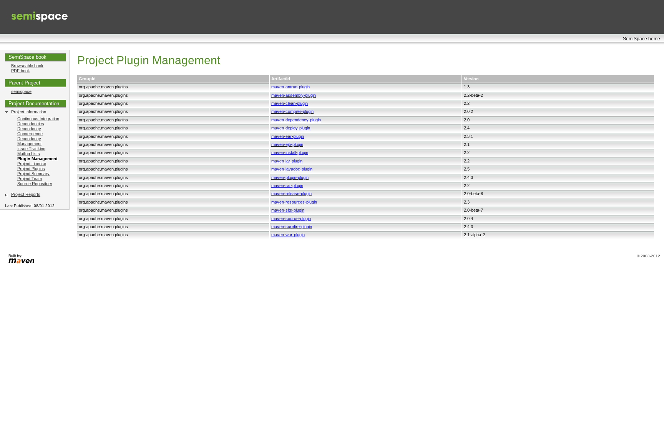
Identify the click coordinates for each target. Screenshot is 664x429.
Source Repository (34, 183)
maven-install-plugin (289, 152)
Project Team (29, 178)
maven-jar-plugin (286, 161)
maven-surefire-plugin (291, 226)
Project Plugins (31, 168)
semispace (21, 91)
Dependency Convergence (30, 131)
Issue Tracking (31, 148)
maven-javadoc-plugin (291, 169)
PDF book (20, 70)
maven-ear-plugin (287, 136)
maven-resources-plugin (294, 202)
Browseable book (27, 65)
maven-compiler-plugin (292, 111)
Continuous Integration (38, 118)
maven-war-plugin (288, 234)
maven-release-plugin (291, 193)
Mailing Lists (28, 153)
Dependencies (30, 123)
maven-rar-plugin (287, 185)
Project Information (28, 111)
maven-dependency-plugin (296, 120)
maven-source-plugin (291, 218)
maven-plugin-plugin (290, 177)
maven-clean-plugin (289, 103)
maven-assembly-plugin (293, 95)
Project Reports (25, 194)
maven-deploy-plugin (290, 128)
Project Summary (33, 173)
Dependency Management (29, 141)
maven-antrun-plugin (290, 86)
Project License (31, 163)
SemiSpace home (641, 38)
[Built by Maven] (21, 263)
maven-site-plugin (287, 210)
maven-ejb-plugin (287, 144)
